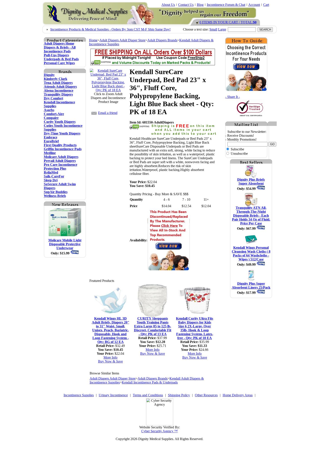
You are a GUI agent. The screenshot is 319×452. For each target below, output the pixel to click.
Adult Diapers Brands (162, 40)
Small (213, 29)
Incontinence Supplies (79, 395)
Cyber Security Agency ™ (159, 431)
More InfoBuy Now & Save (110, 359)
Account (254, 5)
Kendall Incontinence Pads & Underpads (150, 382)
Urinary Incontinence (113, 395)
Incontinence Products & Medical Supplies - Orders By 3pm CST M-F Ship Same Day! (110, 29)
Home (93, 40)
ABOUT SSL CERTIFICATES (251, 115)
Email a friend (107, 113)
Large (222, 29)
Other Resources (206, 395)
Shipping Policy (179, 395)
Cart (266, 5)
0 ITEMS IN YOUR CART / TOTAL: (228, 22)
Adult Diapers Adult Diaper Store (122, 40)
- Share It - (232, 97)
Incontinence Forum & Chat (226, 5)
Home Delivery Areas (238, 395)
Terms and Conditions (148, 395)
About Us (168, 5)
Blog (200, 5)
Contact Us (186, 5)
